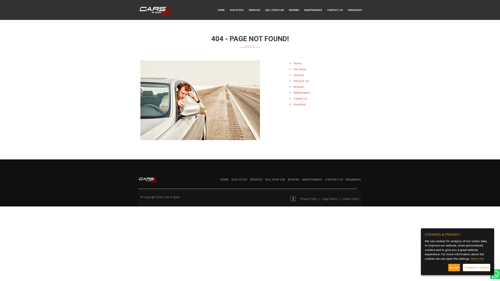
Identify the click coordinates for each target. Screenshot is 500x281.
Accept (454, 267)
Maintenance (313, 10)
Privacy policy (309, 199)
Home (221, 10)
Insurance (355, 10)
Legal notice (330, 199)
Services (254, 10)
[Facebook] (293, 197)
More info (477, 259)
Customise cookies (476, 267)
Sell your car (274, 10)
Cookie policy (350, 199)
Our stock (237, 10)
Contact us (335, 10)
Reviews (294, 10)
